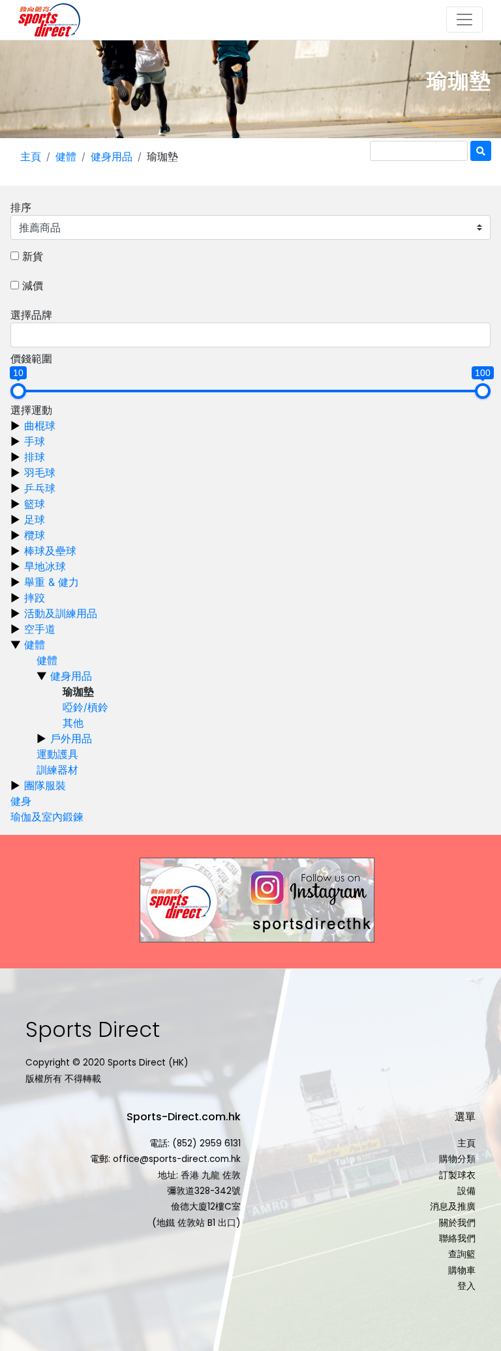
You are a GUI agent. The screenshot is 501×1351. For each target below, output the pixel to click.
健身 (20, 800)
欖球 (34, 535)
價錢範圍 (31, 358)
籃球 (34, 503)
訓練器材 (57, 769)
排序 (20, 207)
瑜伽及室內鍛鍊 (47, 816)
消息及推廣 (453, 1206)
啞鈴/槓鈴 (85, 707)
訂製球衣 (457, 1175)
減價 (32, 285)
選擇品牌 (31, 314)
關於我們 (457, 1223)
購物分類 (457, 1159)
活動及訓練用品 (60, 613)
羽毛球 (39, 472)
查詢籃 (462, 1254)
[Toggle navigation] (464, 20)
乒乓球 (39, 488)
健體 (65, 156)
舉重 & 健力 (51, 581)
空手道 (39, 628)
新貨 (32, 256)
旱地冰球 (45, 566)
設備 (466, 1191)
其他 (73, 722)
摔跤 (34, 597)
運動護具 (57, 754)
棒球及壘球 (50, 550)
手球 (34, 441)
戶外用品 (71, 738)
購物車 (462, 1270)
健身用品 (111, 156)
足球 (34, 519)
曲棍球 (39, 425)
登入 (466, 1286)
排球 (34, 456)
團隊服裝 (45, 785)
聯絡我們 (457, 1238)
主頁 (30, 156)
